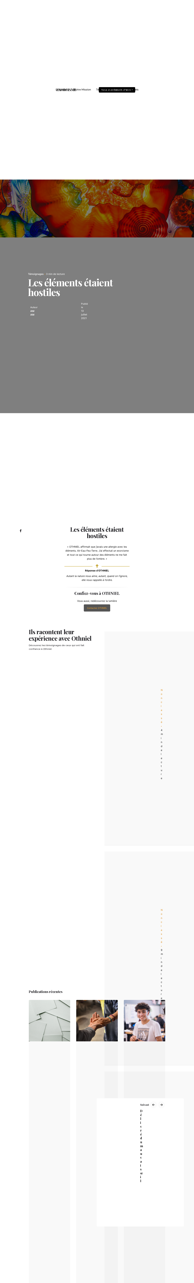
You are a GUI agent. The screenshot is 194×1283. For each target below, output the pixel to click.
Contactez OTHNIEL (97, 608)
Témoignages (36, 273)
